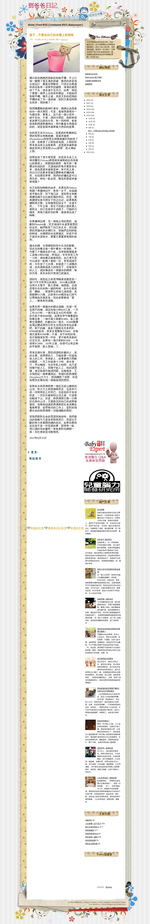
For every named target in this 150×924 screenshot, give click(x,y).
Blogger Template (90, 902)
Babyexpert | (76, 25)
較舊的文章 (77, 528)
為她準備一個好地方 (105, 599)
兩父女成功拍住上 (92, 827)
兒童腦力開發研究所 (93, 81)
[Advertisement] (106, 203)
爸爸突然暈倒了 (103, 721)
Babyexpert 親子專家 (93, 77)
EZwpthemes (121, 904)
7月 (90, 137)
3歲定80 (88, 820)
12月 (90, 119)
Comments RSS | (59, 25)
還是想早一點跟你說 (105, 748)
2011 (88, 152)
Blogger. (123, 902)
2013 (88, 112)
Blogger (109, 887)
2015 (88, 106)
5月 (90, 143)
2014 (88, 109)
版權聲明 (88, 84)
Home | (32, 25)
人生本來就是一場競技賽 (107, 778)
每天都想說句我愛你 (105, 659)
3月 (90, 146)
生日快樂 (100, 510)
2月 (90, 149)
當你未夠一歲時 (54, 39)
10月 (90, 125)
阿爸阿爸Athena (91, 834)
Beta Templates (104, 902)
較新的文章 (37, 528)
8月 (90, 134)
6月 (90, 140)
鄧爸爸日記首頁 (57, 528)
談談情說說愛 (90, 840)
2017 (88, 103)
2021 (88, 100)
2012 (88, 115)
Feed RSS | (42, 25)
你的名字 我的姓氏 (104, 539)
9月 (90, 128)
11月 (90, 122)
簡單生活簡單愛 (91, 844)
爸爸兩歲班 (89, 830)
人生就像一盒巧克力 (41, 39)
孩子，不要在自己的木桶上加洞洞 (51, 34)
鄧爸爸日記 (42, 5)
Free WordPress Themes (98, 904)
